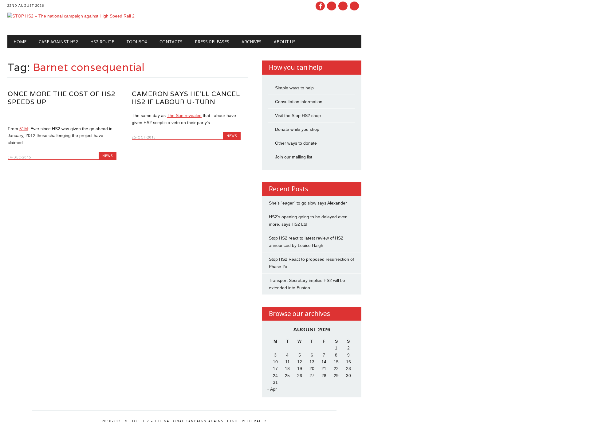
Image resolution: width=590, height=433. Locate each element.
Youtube (343, 6)
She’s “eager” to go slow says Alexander (308, 203)
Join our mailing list (293, 156)
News (107, 155)
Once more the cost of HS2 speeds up (62, 98)
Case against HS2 (58, 42)
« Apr (272, 389)
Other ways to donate (296, 143)
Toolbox (136, 42)
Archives (252, 42)
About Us (285, 42)
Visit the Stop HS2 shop (298, 115)
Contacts (171, 42)
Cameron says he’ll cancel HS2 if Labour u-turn (186, 98)
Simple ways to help (294, 87)
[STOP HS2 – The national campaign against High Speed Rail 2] (71, 16)
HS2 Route (102, 42)
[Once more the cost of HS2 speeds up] (62, 115)
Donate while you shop (297, 129)
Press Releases (212, 42)
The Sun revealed (184, 115)
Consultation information (298, 101)
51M (23, 128)
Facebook (320, 6)
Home (20, 42)
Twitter (331, 6)
